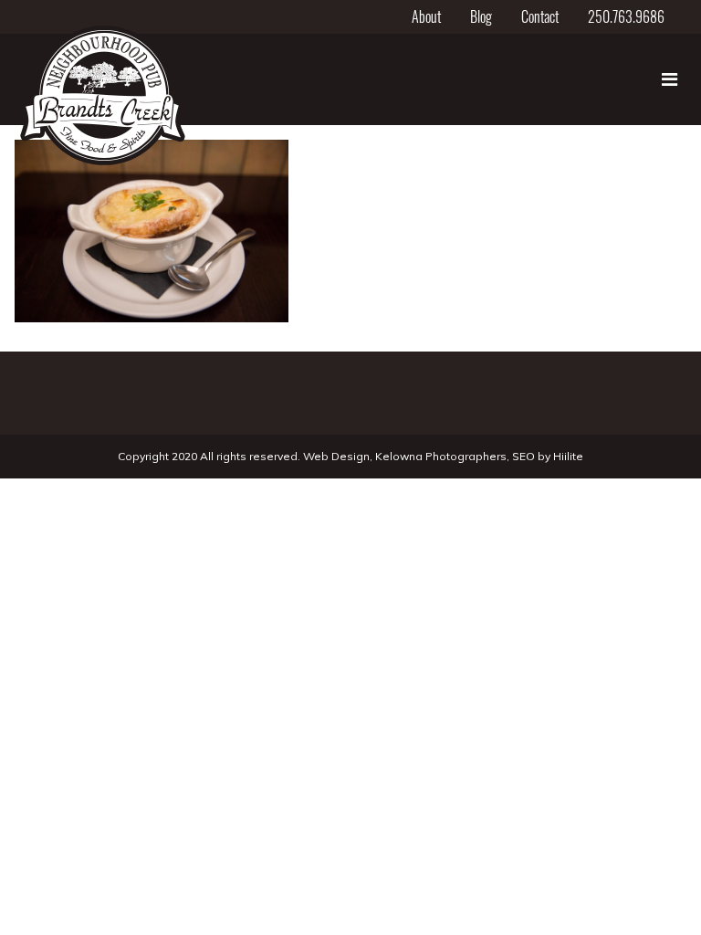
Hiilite (568, 456)
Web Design (336, 456)
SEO (523, 456)
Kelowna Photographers (441, 456)
